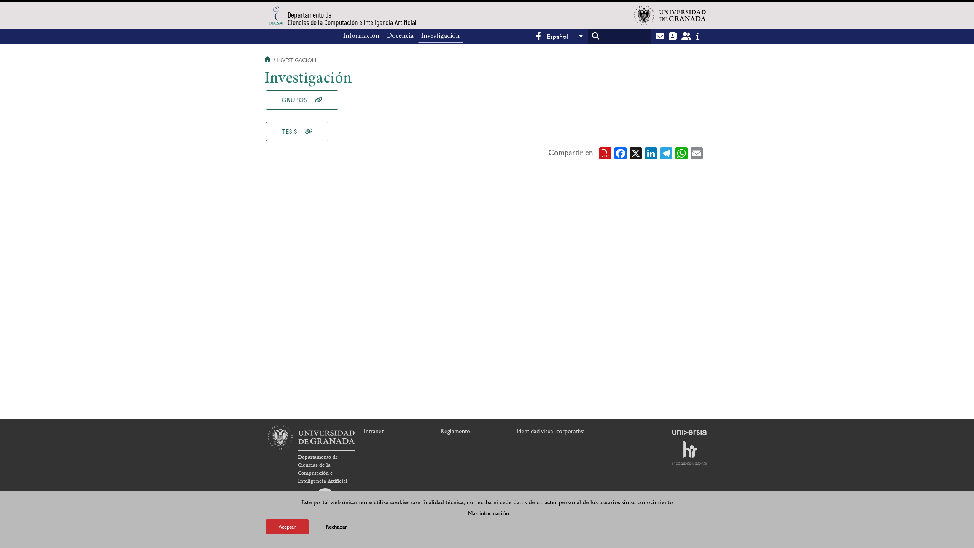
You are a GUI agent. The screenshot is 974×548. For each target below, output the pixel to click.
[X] (636, 153)
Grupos (294, 100)
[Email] (697, 153)
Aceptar (287, 527)
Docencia (400, 36)
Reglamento (455, 431)
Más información (488, 513)
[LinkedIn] (651, 153)
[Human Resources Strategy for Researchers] (689, 453)
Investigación (440, 36)
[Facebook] (620, 153)
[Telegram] (666, 153)
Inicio (268, 60)
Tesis (289, 131)
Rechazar (336, 527)
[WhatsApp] (681, 153)
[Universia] (689, 432)
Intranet (374, 431)
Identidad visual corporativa (551, 431)
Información (361, 36)
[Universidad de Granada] (670, 15)
